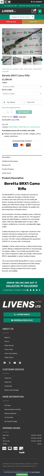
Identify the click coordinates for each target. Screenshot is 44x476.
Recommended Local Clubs (13, 409)
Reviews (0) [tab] (6, 165)
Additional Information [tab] (10, 161)
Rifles (21, 69)
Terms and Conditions (11, 353)
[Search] (33, 17)
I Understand (22, 474)
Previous (2, 60)
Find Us (7, 341)
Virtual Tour (8, 382)
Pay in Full (30, 102)
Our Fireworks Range (11, 421)
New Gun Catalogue (13, 69)
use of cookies (36, 472)
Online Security (9, 345)
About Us (7, 337)
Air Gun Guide (9, 417)
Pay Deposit (11, 102)
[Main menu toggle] (40, 11)
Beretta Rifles (28, 69)
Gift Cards (8, 405)
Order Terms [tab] (6, 173)
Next (41, 60)
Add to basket (24, 112)
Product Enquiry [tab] (8, 169)
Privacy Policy (9, 349)
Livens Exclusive (35, 127)
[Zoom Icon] (22, 41)
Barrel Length (7, 90)
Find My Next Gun (23, 127)
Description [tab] (6, 157)
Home (4, 69)
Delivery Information (10, 413)
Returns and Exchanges (12, 390)
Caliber (4, 82)
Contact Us (8, 378)
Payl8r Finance (9, 357)
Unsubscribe (8, 386)
